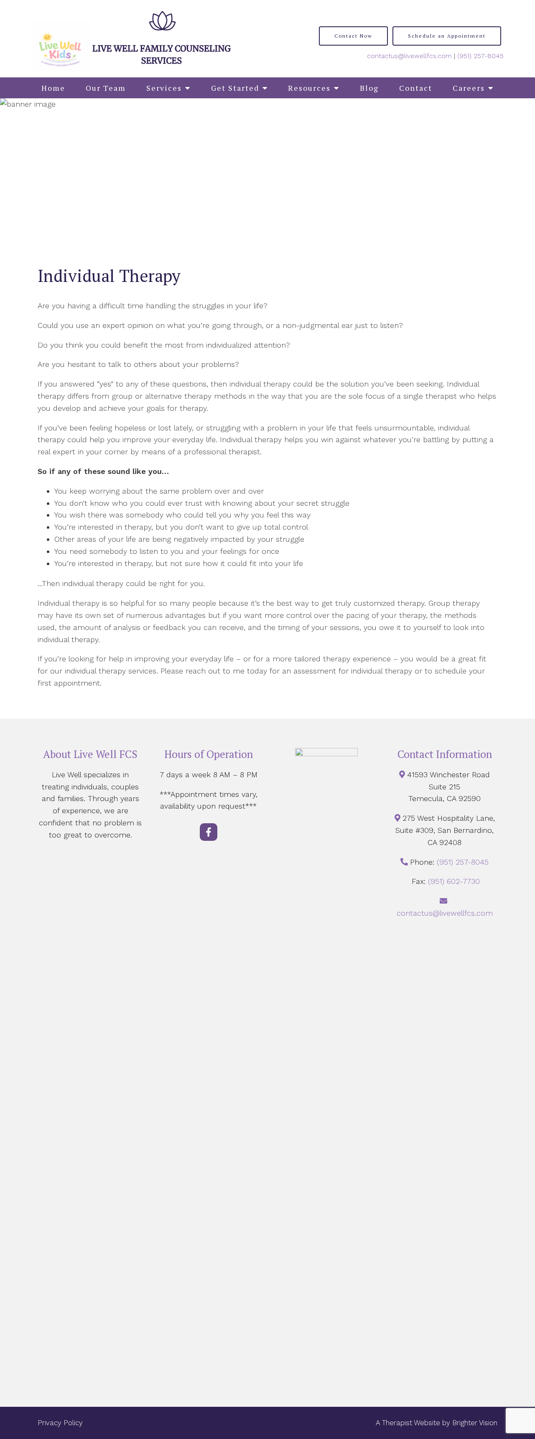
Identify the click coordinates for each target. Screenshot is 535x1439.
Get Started (235, 88)
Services (164, 88)
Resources (309, 88)
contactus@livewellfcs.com (409, 56)
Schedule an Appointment (447, 36)
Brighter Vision (474, 1423)
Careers (469, 88)
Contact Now (353, 36)
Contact (415, 88)
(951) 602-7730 (454, 881)
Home (53, 88)
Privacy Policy (60, 1423)
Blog (369, 88)
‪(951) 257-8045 (480, 56)
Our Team (106, 88)
